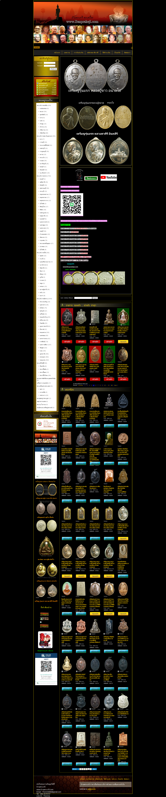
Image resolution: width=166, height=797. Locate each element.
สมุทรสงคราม (43, 194)
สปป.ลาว (41, 395)
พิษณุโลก (41, 206)
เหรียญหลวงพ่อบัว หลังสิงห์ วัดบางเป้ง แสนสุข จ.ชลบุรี (94, 366)
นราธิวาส (42, 265)
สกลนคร (41, 357)
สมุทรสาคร (42, 197)
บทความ (67, 52)
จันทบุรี (41, 170)
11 (108, 385)
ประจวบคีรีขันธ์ (43, 145)
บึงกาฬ (41, 329)
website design (91, 789)
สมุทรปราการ (43, 200)
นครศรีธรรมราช (44, 262)
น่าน (40, 117)
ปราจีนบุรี (42, 163)
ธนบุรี (40, 179)
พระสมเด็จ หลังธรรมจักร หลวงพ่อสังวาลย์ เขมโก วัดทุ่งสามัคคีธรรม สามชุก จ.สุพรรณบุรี (95, 330)
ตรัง (40, 292)
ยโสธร (41, 308)
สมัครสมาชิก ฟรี (92, 52)
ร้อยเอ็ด (41, 323)
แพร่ (40, 120)
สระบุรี (41, 191)
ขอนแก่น (41, 360)
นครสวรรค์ (42, 222)
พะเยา (41, 111)
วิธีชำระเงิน (106, 52)
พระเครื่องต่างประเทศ (43, 386)
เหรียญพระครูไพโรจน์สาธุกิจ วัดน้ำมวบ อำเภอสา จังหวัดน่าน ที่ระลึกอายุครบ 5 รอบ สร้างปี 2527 (66, 715)
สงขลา (41, 286)
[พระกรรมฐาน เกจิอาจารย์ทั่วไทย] (44, 619)
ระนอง (41, 280)
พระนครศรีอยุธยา (44, 243)
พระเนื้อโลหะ (43, 375)
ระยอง (41, 160)
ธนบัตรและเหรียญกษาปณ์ (44, 407)
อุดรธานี (41, 354)
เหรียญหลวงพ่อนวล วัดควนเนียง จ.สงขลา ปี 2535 (123, 676)
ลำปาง (41, 127)
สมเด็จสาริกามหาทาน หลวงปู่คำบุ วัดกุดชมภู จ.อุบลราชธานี (95, 751)
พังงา (40, 271)
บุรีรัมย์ (41, 314)
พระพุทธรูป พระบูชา (43, 398)
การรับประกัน (78, 52)
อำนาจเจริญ (42, 301)
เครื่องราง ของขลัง (42, 383)
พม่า (40, 389)
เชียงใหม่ (41, 133)
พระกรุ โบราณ (41, 404)
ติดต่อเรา (127, 52)
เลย (40, 351)
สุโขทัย (41, 203)
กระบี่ (40, 259)
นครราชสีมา (43, 344)
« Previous (80, 385)
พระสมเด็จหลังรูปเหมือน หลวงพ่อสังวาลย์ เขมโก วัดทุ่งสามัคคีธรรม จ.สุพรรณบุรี (123, 565)
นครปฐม (41, 225)
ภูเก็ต (40, 277)
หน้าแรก (57, 52)
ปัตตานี (41, 268)
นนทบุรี (41, 219)
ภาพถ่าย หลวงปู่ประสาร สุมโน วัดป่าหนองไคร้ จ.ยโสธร (109, 450)
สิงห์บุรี (41, 185)
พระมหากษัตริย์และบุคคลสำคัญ (46, 378)
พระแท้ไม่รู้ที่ (40, 363)
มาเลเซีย (41, 392)
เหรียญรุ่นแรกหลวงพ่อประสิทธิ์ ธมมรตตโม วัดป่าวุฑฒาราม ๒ (66, 751)
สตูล (40, 283)
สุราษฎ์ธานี (42, 289)
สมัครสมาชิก (99, 779)
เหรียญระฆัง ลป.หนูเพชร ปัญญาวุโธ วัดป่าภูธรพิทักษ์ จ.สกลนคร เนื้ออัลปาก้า (95, 640)
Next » (115, 385)
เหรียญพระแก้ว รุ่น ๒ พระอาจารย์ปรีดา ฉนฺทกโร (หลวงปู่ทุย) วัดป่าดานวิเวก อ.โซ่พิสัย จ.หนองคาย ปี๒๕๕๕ (95, 602)
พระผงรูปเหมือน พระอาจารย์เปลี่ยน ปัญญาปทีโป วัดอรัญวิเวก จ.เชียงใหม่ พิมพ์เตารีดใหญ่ (66, 415)
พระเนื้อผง (42, 372)
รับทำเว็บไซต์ (46, 689)
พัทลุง (40, 274)
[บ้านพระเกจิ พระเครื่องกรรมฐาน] (44, 615)
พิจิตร (40, 209)
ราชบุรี (41, 142)
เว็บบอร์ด (117, 52)
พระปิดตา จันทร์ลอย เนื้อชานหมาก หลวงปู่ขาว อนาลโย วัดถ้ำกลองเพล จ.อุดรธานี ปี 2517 (123, 452)
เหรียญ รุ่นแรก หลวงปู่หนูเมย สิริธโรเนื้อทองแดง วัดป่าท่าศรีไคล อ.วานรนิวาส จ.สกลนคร (81, 368)
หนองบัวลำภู (42, 317)
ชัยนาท (41, 237)
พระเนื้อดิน (42, 369)
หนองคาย (42, 332)
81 (90, 769)
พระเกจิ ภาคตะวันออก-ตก (44, 136)
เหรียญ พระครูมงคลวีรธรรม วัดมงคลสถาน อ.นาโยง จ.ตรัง (95, 713)
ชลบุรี (40, 166)
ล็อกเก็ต (41, 366)
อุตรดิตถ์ (41, 114)
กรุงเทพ (41, 240)
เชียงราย (41, 130)
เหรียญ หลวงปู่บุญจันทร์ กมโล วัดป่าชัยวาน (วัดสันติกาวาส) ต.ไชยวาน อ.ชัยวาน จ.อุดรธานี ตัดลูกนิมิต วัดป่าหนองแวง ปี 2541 (123, 755)
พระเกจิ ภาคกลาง (42, 176)
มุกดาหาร (42, 305)
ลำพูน (40, 124)
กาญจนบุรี (42, 151)
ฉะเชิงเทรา (42, 173)
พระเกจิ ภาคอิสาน (42, 298)
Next (94, 769)
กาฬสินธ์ (41, 341)
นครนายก (42, 228)
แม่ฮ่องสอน (42, 108)
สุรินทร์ (41, 311)
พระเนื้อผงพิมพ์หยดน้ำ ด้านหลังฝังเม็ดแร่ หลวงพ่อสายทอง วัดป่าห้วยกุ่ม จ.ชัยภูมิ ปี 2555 (123, 415)
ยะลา (40, 295)
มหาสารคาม (42, 338)
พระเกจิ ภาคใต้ (41, 252)
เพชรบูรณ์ (42, 213)
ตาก (40, 139)
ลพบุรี (40, 231)
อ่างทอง (41, 246)
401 (112, 385)
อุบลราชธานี (43, 326)
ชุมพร (40, 255)
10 (104, 385)
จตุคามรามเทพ (41, 401)
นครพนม (41, 335)
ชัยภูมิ (40, 348)
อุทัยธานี (41, 182)
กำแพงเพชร (42, 234)
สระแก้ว (41, 157)
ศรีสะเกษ (41, 320)
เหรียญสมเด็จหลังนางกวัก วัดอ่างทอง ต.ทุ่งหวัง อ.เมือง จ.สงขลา (66, 525)
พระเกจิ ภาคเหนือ (42, 105)
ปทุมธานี (41, 216)
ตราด (40, 154)
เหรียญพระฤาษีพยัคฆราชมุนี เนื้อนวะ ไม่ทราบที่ (109, 638)
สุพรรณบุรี (42, 188)
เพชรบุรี (41, 148)
